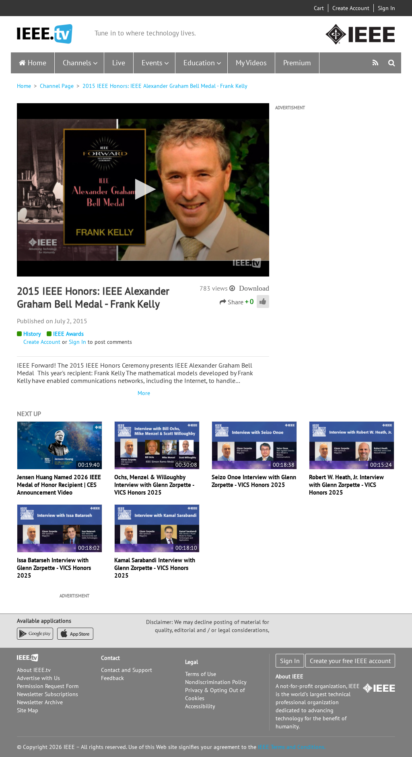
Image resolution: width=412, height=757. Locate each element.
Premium (297, 62)
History (32, 333)
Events (152, 62)
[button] (143, 189)
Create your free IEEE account (350, 661)
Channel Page (57, 85)
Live (118, 62)
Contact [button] (110, 657)
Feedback (112, 678)
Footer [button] (25, 657)
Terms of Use (200, 674)
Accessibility (200, 706)
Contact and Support (126, 670)
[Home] (44, 34)
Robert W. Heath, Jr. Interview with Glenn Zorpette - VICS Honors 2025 (346, 484)
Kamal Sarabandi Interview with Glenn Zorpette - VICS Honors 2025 (154, 567)
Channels (77, 62)
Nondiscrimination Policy (216, 682)
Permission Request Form (47, 686)
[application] (143, 190)
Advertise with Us (38, 678)
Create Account (350, 8)
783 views (214, 288)
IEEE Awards (68, 333)
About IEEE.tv (34, 670)
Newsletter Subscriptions (47, 694)
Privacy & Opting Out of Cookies (215, 694)
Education (199, 62)
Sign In (386, 8)
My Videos (251, 62)
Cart (319, 8)
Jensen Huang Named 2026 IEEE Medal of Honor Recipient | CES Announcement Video (59, 484)
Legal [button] (191, 661)
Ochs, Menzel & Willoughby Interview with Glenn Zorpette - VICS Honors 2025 (154, 484)
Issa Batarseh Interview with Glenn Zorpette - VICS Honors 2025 (54, 567)
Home (37, 62)
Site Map (27, 710)
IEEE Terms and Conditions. (291, 747)
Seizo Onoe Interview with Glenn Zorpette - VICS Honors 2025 (254, 481)
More (143, 393)
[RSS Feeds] (376, 62)
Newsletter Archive (40, 702)
